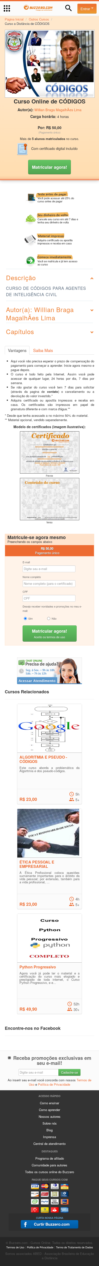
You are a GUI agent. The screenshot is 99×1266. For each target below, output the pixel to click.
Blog (49, 1130)
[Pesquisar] (68, 8)
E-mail (26, 562)
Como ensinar (49, 1103)
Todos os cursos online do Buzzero (49, 1172)
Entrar (85, 8)
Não (54, 618)
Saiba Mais (43, 350)
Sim (30, 618)
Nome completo (32, 577)
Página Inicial (14, 19)
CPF (25, 591)
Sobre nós (50, 1123)
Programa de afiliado (49, 1158)
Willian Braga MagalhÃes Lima (57, 109)
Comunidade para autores (49, 1165)
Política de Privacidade (54, 1084)
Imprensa (49, 1136)
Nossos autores (50, 1116)
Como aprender (49, 1109)
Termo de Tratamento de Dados (74, 1247)
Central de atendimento (49, 1143)
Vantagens (17, 350)
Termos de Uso (15, 1247)
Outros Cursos (39, 19)
